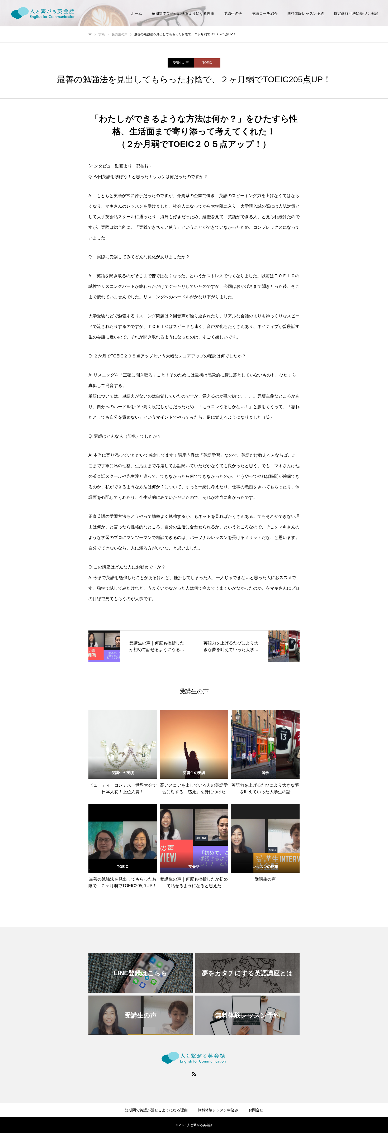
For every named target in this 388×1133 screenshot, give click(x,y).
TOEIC (207, 63)
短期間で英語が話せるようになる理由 (183, 13)
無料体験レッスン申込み (218, 1110)
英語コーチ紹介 (265, 13)
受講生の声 (233, 13)
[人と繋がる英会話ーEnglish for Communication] (44, 13)
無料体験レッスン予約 (305, 13)
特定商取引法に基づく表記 (356, 13)
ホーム (136, 13)
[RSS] (194, 1074)
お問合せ (255, 1110)
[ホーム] (90, 34)
